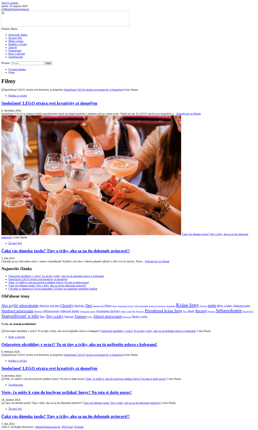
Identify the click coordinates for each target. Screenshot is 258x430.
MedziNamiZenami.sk (47, 426)
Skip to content (9, 2)
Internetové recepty (126, 306)
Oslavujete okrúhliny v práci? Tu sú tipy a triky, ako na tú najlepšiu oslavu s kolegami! (56, 276)
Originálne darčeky (108, 311)
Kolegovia (153, 306)
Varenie (69, 316)
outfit (129, 312)
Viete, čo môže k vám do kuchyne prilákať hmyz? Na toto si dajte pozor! (48, 282)
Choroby (67, 305)
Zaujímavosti (15, 56)
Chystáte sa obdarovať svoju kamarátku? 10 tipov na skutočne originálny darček (52, 288)
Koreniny (162, 306)
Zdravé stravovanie (107, 316)
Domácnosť (15, 50)
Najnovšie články (18, 34)
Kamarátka (144, 306)
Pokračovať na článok (188, 113)
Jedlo (137, 306)
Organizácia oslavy (87, 312)
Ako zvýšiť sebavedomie (19, 305)
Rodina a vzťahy (17, 44)
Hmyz (115, 306)
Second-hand (248, 312)
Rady (191, 311)
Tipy (42, 316)
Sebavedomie (229, 310)
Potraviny (140, 312)
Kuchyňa (203, 306)
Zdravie (12, 47)
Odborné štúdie (69, 311)
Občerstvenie (51, 311)
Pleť (133, 312)
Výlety (90, 317)
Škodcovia (127, 317)
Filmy (108, 305)
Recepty (201, 311)
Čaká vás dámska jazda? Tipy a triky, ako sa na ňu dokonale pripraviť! (65, 250)
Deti (89, 305)
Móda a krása (15, 41)
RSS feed (67, 426)
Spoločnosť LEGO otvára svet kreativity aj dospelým (93, 89)
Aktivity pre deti (49, 305)
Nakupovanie (241, 305)
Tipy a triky (55, 316)
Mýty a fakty (225, 305)
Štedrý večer (140, 316)
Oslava (123, 312)
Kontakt (79, 426)
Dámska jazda (98, 306)
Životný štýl (15, 37)
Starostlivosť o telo (20, 316)
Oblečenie (38, 312)
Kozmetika (171, 306)
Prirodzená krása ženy (163, 310)
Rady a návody (16, 53)
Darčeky (79, 305)
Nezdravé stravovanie (17, 311)
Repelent (211, 312)
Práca (185, 312)
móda (212, 305)
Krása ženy (187, 305)
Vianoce (80, 316)
